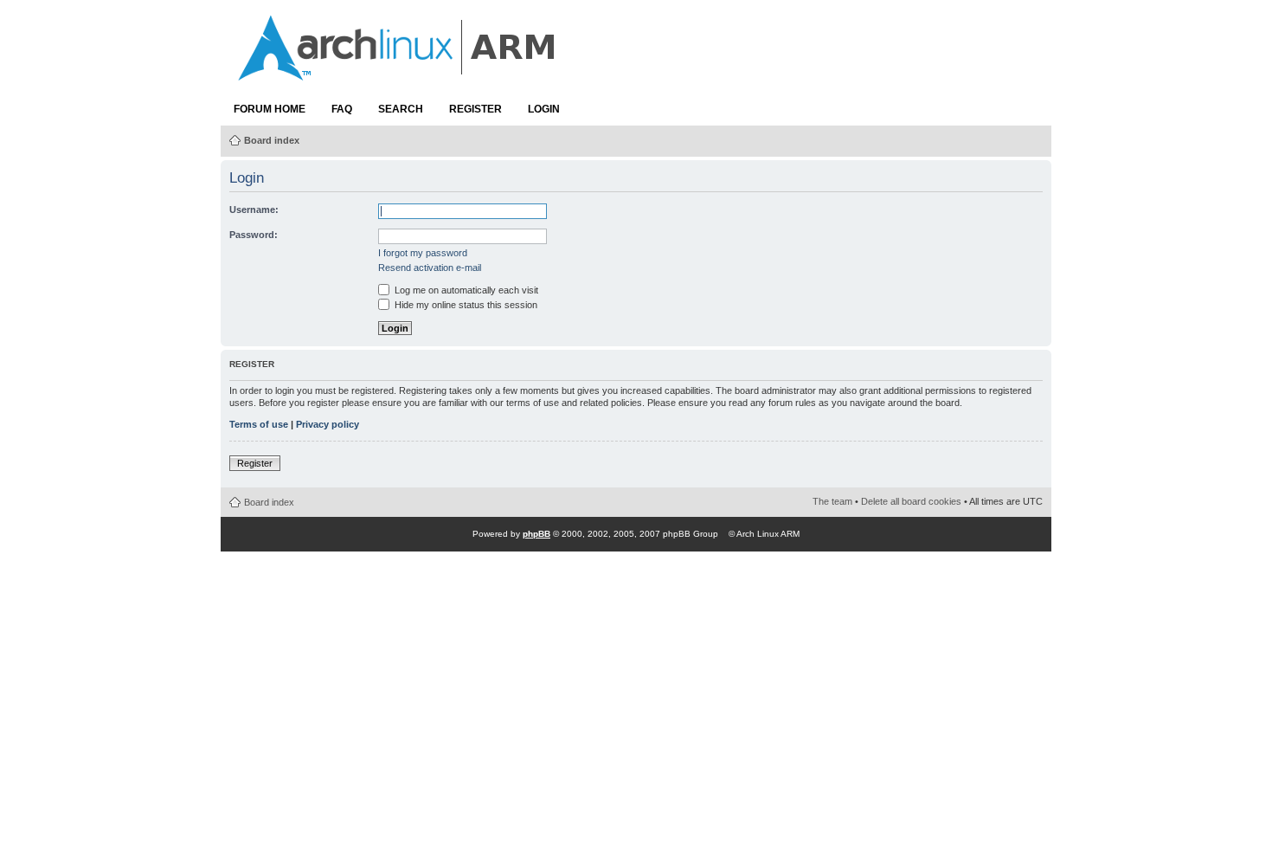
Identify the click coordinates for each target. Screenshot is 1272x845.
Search (400, 109)
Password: (253, 234)
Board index (271, 140)
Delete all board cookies (911, 501)
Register (475, 109)
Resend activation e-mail (429, 267)
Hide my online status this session (464, 305)
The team (832, 501)
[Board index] (398, 72)
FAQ (341, 109)
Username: (254, 209)
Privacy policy (327, 424)
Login (544, 109)
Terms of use (258, 424)
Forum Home (269, 109)
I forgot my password (422, 253)
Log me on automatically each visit (465, 290)
